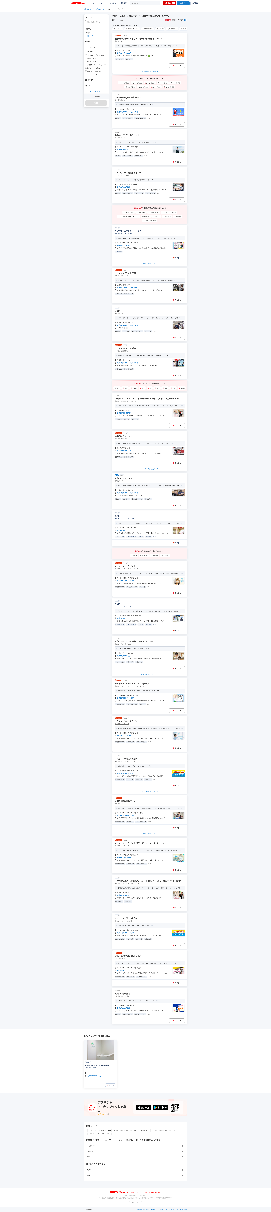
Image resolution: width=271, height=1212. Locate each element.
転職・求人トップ (89, 9)
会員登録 (169, 3)
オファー (102, 3)
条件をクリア (89, 36)
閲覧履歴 (124, 3)
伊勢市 (103, 9)
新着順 (174, 20)
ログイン (183, 3)
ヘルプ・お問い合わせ (182, 1209)
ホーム (92, 3)
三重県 (98, 9)
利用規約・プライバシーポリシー (159, 1209)
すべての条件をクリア (96, 91)
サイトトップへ (135, 1202)
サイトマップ (172, 1209)
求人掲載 (195, 3)
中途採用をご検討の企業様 (143, 1209)
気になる (113, 3)
